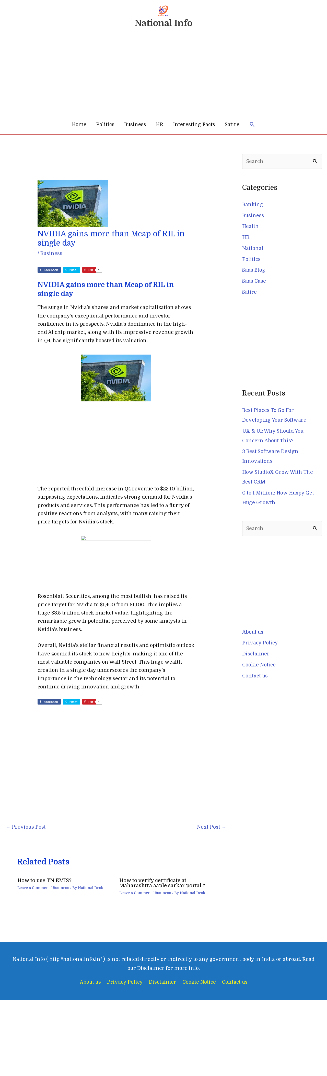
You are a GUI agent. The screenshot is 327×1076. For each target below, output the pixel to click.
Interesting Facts (194, 124)
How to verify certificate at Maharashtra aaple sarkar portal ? (162, 882)
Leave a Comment (33, 888)
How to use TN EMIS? (44, 880)
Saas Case (254, 281)
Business (135, 124)
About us (252, 632)
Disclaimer (256, 654)
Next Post (211, 827)
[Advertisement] (163, 76)
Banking (252, 204)
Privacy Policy (260, 643)
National (252, 248)
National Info (163, 23)
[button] (252, 125)
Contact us (255, 676)
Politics (105, 124)
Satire (232, 124)
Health (250, 226)
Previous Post (26, 827)
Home (79, 124)
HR (159, 124)
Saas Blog (253, 270)
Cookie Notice (259, 665)
